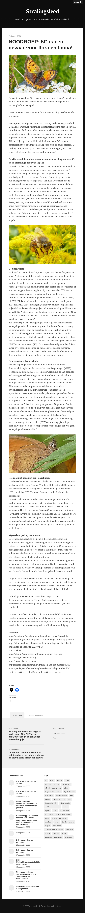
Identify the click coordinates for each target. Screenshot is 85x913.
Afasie (67, 780)
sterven (71, 822)
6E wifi (52, 780)
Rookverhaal (63, 818)
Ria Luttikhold (58, 728)
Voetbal (47, 833)
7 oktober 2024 (59, 733)
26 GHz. (59, 780)
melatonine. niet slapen (52, 807)
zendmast (48, 837)
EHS (71, 795)
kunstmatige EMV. (51, 803)
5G (46, 780)
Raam (47, 818)
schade (57, 822)
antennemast (66, 784)
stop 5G (47, 826)
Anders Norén (55, 906)
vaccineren (69, 829)
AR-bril (47, 788)
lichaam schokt (65, 803)
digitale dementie (69, 792)
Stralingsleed (42, 11)
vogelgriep (56, 833)
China (59, 792)
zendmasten (58, 837)
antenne (56, 784)
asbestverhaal (56, 788)
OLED (55, 811)
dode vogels (49, 795)
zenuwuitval (68, 837)
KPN (69, 799)
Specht (64, 822)
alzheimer (48, 784)
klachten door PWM (59, 799)
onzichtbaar (49, 814)
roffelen (54, 818)
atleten (66, 788)
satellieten (48, 822)
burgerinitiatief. (50, 792)
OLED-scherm (64, 811)
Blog (54, 738)
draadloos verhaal (61, 795)
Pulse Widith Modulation (63, 814)
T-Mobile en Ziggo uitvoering (54, 829)
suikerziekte (57, 826)
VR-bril (64, 833)
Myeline (47, 811)
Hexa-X (47, 799)
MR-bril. (65, 807)
